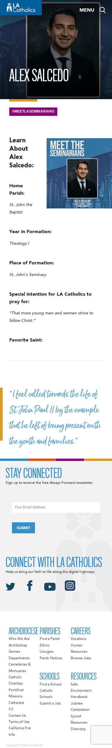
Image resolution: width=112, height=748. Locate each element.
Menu (86, 10)
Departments (19, 658)
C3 (11, 709)
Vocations (78, 639)
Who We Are (19, 639)
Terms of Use (19, 722)
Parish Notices (51, 658)
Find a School (51, 684)
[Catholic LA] (21, 7)
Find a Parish (50, 639)
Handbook (79, 697)
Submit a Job (50, 703)
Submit (23, 528)
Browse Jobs (81, 658)
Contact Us (17, 716)
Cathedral (16, 703)
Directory (78, 729)
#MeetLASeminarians (33, 111)
